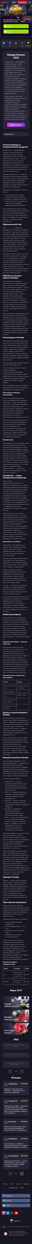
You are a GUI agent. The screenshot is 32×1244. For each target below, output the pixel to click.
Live (11, 1184)
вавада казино (10, 228)
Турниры (26, 1184)
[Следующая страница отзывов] (22, 1174)
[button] (30, 10)
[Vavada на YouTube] (16, 1213)
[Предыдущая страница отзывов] (10, 1174)
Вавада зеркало (16, 125)
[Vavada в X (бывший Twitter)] (12, 1213)
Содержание (13, 1188)
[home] (5, 2)
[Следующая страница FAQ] (22, 1071)
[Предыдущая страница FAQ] (10, 1071)
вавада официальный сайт (20, 481)
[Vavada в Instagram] (3, 1213)
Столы (18, 1184)
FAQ (21, 1188)
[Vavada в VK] (8, 1213)
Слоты (5, 1184)
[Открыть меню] (29, 2)
